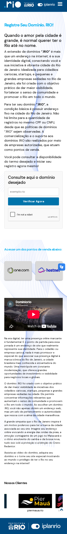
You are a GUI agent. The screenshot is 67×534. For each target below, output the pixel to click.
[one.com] (18, 270)
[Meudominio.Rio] (12, 4)
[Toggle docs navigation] (60, 4)
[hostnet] (49, 270)
